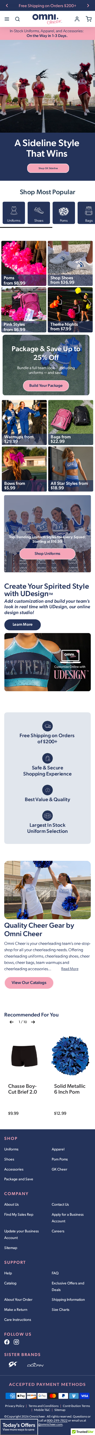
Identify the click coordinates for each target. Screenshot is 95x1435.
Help (8, 1273)
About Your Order (18, 1299)
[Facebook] (7, 1342)
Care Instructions (17, 1319)
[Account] (77, 19)
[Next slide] (88, 5)
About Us (11, 1204)
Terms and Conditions (43, 1406)
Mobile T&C (42, 1410)
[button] (48, 168)
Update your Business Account (21, 1234)
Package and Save (18, 1179)
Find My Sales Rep (18, 1214)
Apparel (58, 1149)
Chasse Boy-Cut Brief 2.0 (22, 1088)
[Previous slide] (7, 5)
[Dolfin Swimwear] (35, 1365)
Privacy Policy (14, 1406)
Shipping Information (68, 1299)
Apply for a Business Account (68, 1217)
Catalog (10, 1283)
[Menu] (7, 19)
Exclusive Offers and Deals (68, 1286)
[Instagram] (16, 1342)
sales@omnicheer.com (47, 1424)
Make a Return (15, 1309)
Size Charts (60, 1309)
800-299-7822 (57, 1420)
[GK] (13, 1365)
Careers (58, 1231)
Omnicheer (37, 1416)
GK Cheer (59, 1169)
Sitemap (10, 1247)
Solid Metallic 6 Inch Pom (70, 1088)
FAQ (55, 1273)
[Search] (17, 19)
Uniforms (11, 1149)
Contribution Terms (76, 1406)
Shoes (9, 1159)
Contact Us (60, 1204)
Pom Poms (60, 1159)
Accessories (13, 1169)
